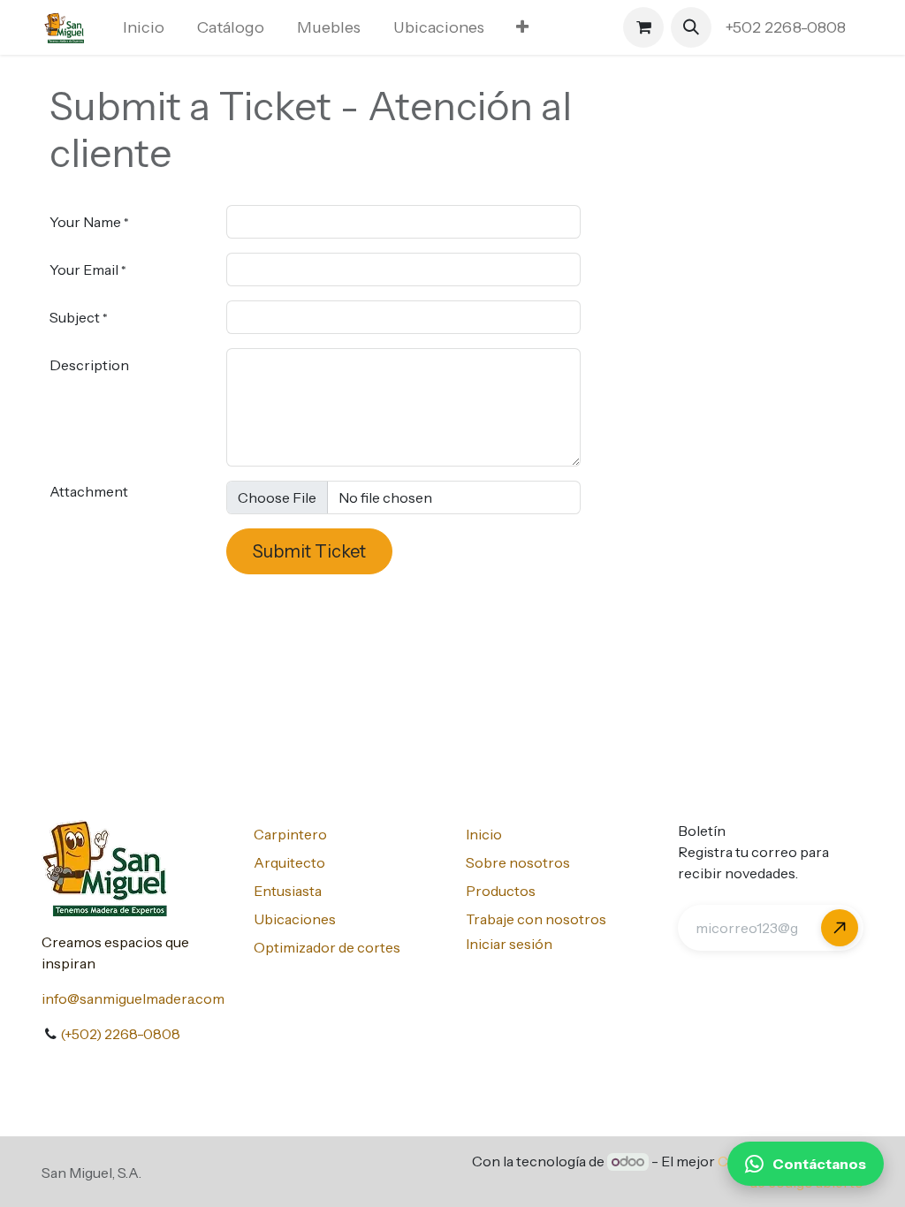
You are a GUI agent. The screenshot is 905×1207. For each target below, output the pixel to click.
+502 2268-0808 (787, 27)
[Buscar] (839, 927)
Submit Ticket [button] (309, 551)
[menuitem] (144, 28)
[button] (691, 27)
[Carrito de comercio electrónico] (643, 27)
